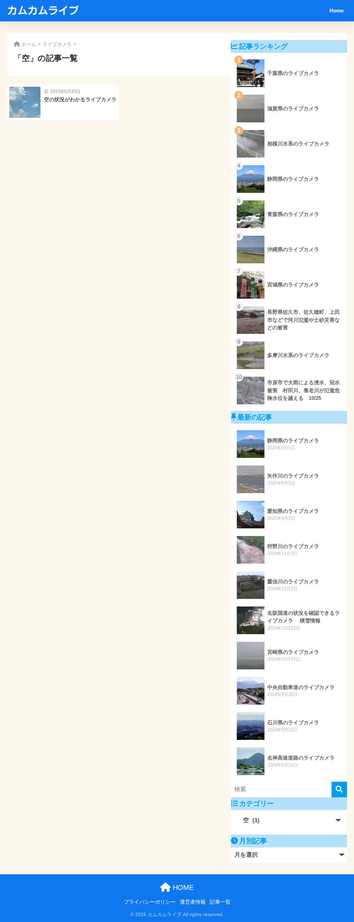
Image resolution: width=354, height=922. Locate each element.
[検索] (339, 789)
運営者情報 (193, 902)
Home (336, 10)
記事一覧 (220, 902)
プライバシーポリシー (150, 902)
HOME (182, 887)
